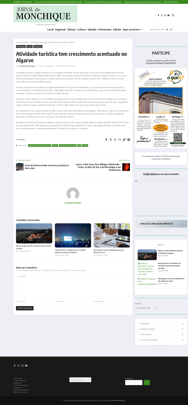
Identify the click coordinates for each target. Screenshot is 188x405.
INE (79, 145)
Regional (60, 29)
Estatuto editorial (19, 381)
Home (18, 42)
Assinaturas (17, 383)
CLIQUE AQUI (149, 174)
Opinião (92, 29)
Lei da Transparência (20, 385)
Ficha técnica (17, 378)
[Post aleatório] (167, 30)
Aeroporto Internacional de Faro (40, 145)
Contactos (17, 388)
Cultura (81, 29)
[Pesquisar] (147, 382)
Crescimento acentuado (67, 145)
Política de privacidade (21, 390)
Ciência (71, 29)
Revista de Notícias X (118, 400)
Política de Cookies (20, 392)
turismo (84, 145)
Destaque (21, 46)
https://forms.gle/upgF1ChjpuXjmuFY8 (161, 63)
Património (105, 29)
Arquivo (138, 303)
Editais (117, 29)
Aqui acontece (131, 29)
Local (50, 29)
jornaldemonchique (27, 66)
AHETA (55, 145)
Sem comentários (47, 66)
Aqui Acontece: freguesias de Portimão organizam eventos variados (70, 251)
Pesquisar (129, 379)
